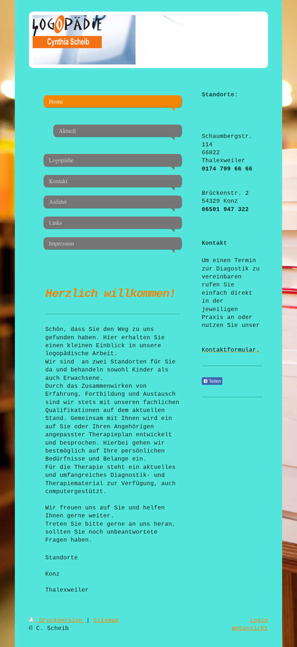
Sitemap (106, 620)
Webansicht (250, 628)
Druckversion (60, 620)
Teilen (214, 381)
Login (259, 620)
